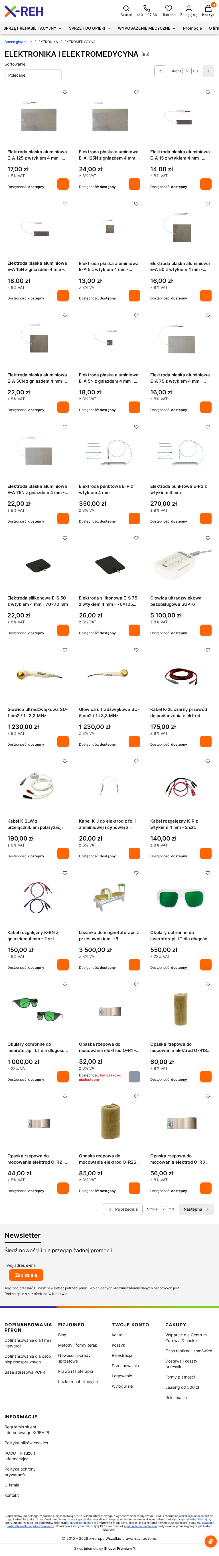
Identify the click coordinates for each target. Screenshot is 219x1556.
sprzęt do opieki (80, 1522)
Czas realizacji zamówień (188, 1350)
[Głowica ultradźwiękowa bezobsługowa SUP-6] (181, 563)
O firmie (12, 1484)
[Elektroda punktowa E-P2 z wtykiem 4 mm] (181, 452)
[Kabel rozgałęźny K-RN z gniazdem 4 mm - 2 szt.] (38, 898)
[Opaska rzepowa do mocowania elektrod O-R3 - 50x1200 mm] (181, 1121)
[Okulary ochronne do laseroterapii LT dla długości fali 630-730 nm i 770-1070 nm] (181, 898)
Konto (117, 1334)
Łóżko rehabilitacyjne (78, 1381)
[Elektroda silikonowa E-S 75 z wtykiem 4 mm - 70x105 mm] (109, 563)
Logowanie (122, 1375)
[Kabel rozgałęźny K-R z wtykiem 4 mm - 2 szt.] (181, 786)
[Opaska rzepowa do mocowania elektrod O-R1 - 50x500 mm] (109, 1009)
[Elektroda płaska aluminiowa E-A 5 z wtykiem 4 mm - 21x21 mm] (109, 229)
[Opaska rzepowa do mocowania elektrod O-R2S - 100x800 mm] (109, 1121)
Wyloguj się (122, 1386)
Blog (62, 1334)
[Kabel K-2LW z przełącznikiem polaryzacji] (38, 786)
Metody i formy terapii (78, 1345)
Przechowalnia (125, 1365)
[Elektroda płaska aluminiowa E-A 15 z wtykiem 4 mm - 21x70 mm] (181, 117)
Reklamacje (176, 1397)
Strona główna (16, 42)
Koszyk (118, 1345)
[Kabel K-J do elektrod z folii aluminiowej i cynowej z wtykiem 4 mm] (109, 786)
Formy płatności (180, 1376)
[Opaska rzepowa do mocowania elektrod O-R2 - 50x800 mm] (38, 1121)
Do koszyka (63, 184)
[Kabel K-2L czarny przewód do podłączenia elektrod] (181, 675)
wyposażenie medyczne (140, 1526)
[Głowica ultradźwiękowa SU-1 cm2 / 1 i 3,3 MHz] (38, 675)
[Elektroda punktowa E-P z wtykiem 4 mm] (109, 452)
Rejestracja (122, 1355)
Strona (176, 71)
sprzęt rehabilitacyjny (195, 1519)
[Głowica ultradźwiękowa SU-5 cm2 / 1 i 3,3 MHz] (109, 675)
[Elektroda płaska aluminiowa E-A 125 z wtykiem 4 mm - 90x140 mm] (38, 117)
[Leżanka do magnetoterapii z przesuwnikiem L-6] (109, 898)
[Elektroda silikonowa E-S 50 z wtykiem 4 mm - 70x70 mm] (38, 563)
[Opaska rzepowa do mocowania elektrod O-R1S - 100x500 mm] (181, 1009)
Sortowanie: (16, 64)
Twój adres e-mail (21, 1265)
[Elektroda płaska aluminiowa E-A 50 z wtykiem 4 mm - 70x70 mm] (181, 229)
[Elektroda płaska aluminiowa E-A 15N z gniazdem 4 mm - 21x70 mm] (38, 229)
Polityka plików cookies (26, 1442)
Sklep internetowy (103, 1548)
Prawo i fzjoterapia (75, 1371)
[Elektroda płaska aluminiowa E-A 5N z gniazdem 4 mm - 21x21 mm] (109, 340)
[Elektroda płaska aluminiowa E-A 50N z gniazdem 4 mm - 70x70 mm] (38, 340)
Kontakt (12, 1495)
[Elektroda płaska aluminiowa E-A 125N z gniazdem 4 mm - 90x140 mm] (109, 117)
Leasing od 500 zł (182, 1387)
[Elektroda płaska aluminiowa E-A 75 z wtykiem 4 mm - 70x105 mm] (181, 340)
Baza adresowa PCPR (25, 1372)
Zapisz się (26, 1275)
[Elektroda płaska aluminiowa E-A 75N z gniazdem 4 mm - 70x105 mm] (38, 452)
